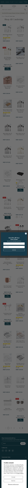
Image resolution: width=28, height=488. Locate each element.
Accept (13, 477)
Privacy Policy (19, 473)
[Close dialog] (26, 233)
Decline (13, 480)
